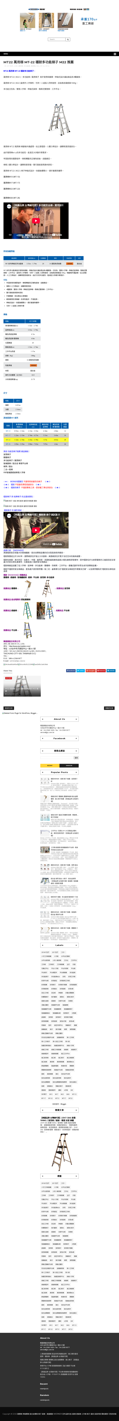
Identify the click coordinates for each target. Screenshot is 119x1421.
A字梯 (66, 1090)
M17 (56, 1094)
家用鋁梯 (54, 1021)
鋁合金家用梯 (57, 1078)
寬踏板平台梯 (58, 1070)
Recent (50, 765)
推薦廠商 (44, 1029)
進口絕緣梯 (70, 1058)
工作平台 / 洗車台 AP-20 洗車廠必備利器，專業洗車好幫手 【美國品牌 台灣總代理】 (65, 833)
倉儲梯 (43, 1017)
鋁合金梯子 (67, 1078)
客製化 (62, 997)
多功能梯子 (44, 977)
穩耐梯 (43, 1090)
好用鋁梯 (62, 989)
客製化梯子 (70, 997)
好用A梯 (70, 989)
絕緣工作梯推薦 (56, 1050)
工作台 (66, 960)
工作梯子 (51, 964)
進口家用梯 (44, 1058)
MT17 (64, 1098)
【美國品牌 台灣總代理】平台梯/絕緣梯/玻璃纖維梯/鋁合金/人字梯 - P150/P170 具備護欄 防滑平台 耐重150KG (59, 1374)
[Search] (68, 39)
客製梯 (53, 1001)
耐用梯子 (66, 1013)
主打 (68, 964)
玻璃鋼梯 (65, 1005)
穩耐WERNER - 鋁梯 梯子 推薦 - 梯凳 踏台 (64, 865)
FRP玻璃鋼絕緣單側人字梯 (14, 472)
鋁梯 (30, 577)
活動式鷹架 (44, 1005)
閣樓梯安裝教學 (46, 1070)
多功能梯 (27, 66)
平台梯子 (44, 972)
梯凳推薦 (72, 1029)
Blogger (63, 1104)
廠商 (42, 1074)
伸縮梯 (60, 993)
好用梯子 (53, 985)
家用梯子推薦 (68, 1017)
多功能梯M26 (55, 977)
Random (69, 765)
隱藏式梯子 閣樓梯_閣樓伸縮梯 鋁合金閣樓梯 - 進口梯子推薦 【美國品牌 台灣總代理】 (64, 799)
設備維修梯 (60, 1037)
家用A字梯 (63, 1021)
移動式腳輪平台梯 (47, 1033)
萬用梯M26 (70, 1062)
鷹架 (59, 1090)
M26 (68, 1094)
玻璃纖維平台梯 (46, 1009)
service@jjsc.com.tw (17, 661)
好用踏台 (54, 989)
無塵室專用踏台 (46, 1045)
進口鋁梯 (44, 1062)
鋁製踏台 (50, 1086)
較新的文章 (9, 708)
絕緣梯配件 (44, 1054)
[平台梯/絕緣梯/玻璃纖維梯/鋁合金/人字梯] (27, 611)
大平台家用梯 (45, 960)
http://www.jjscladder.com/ (19, 646)
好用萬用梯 (44, 989)
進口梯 (53, 1058)
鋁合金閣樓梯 (45, 1082)
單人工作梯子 (45, 1041)
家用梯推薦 (44, 1021)
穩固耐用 (68, 1086)
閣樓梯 (6, 577)
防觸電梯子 (44, 997)
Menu (6, 54)
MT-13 (74, 1094)
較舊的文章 (109, 708)
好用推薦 (44, 985)
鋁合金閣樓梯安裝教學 (60, 1082)
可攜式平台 (44, 968)
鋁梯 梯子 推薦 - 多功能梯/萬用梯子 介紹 (64, 897)
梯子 (51, 1029)
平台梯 (36, 577)
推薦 (75, 1025)
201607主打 (45, 952)
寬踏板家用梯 (69, 1070)
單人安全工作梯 (58, 1041)
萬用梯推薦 (60, 1062)
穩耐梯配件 (52, 1090)
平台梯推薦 (63, 972)
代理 (74, 964)
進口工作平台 (65, 1054)
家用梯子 (58, 1017)
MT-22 (42, 66)
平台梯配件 (53, 972)
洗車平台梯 (61, 1001)
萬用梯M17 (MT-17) (11, 183)
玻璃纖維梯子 (68, 1009)
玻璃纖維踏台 (45, 1013)
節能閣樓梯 (25, 600)
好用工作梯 (71, 977)
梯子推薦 (58, 1029)
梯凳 (65, 1029)
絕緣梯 (13, 577)
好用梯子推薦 (62, 985)
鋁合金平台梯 (65, 1074)
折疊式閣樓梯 (70, 993)
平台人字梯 (54, 968)
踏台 (57, 1074)
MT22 (47, 66)
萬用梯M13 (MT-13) (11, 177)
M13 (51, 1094)
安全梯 (53, 993)
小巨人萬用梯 (18, 66)
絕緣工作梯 (44, 1050)
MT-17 (43, 1098)
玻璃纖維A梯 (57, 1013)
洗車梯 (70, 1001)
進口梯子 (61, 1058)
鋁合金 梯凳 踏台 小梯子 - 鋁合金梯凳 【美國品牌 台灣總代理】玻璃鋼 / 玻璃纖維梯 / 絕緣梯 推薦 (64, 881)
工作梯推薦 (60, 964)
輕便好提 (64, 1066)
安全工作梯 (44, 993)
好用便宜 (54, 981)
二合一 (63, 952)
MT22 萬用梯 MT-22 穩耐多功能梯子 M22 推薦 (21, 690)
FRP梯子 (44, 1094)
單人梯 (67, 1041)
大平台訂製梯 (65, 956)
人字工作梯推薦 (46, 956)
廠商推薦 (50, 1074)
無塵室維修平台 (59, 1045)
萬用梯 (33, 66)
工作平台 (74, 960)
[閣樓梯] (27, 589)
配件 (50, 1025)
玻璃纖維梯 (22, 577)
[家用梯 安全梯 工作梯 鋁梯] (46, 589)
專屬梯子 (68, 1025)
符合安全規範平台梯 (47, 1037)
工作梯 (43, 964)
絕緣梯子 (74, 1050)
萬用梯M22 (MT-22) (11, 189)
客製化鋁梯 (44, 1001)
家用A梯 (71, 1021)
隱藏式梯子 (59, 1086)
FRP (72, 1090)
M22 (37, 66)
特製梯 (43, 1025)
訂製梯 (74, 1013)
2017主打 (10, 66)
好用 (64, 977)
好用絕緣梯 (73, 985)
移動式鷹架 (59, 1033)
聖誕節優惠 (54, 1066)
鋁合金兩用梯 (45, 1078)
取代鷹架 (54, 997)
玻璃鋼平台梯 (55, 1005)
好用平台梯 (44, 981)
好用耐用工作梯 (65, 981)
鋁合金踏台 (73, 1082)
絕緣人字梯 (70, 1045)
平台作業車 (64, 968)
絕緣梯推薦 (54, 1054)
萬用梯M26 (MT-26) (11, 198)
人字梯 (56, 956)
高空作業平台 (58, 1025)
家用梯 (43, 577)
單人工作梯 (70, 1037)
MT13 (57, 1098)
